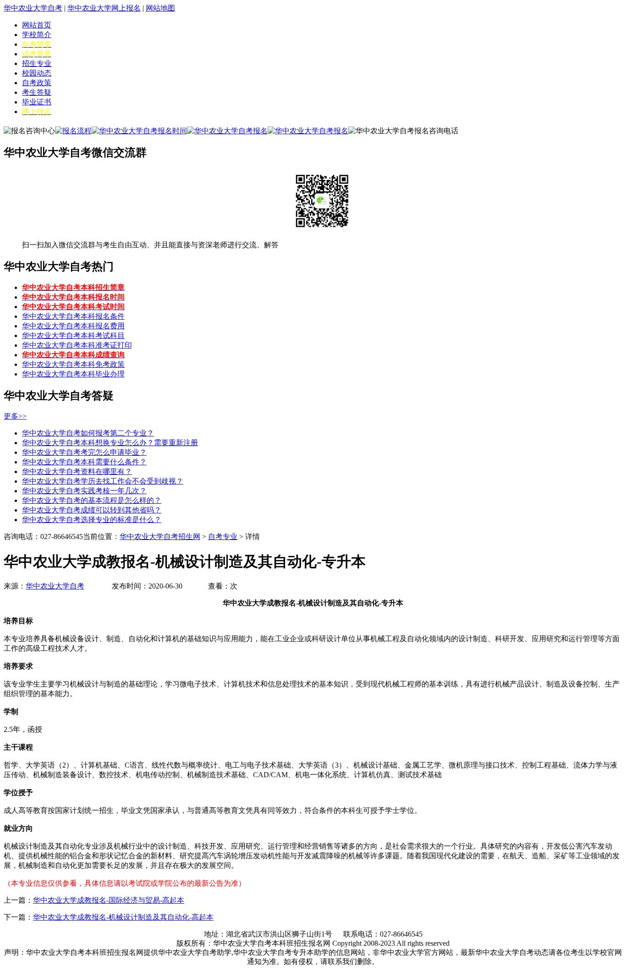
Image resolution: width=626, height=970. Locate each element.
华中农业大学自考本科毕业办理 (73, 374)
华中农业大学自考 (33, 8)
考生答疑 (36, 92)
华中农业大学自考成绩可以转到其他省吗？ (91, 510)
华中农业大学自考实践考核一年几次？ (84, 491)
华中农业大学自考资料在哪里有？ (77, 471)
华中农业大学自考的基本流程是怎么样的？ (91, 500)
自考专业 (222, 536)
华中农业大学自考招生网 (160, 536)
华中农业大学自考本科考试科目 (73, 335)
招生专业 (36, 63)
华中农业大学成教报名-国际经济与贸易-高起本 (108, 900)
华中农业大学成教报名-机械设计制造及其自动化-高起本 (123, 917)
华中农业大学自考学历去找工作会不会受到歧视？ (102, 481)
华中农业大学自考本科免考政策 (73, 364)
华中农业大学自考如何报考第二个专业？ (88, 433)
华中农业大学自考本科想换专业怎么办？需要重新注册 (110, 443)
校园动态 (36, 73)
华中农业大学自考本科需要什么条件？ (84, 462)
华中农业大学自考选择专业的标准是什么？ (91, 519)
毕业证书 (36, 102)
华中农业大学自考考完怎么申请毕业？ (84, 452)
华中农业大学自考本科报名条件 (73, 316)
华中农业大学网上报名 (104, 8)
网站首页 (36, 25)
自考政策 (36, 83)
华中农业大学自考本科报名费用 (73, 326)
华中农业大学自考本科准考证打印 (77, 345)
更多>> (15, 416)
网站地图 (160, 8)
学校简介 (36, 34)
